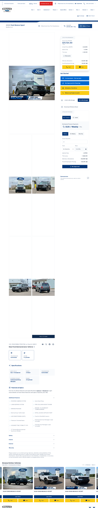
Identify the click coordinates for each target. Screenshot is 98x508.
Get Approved (76, 166)
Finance (67, 117)
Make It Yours (86, 26)
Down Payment (66, 138)
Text (82, 67)
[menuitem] (33, 10)
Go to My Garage (83, 100)
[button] (80, 16)
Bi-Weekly (73, 133)
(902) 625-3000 (90, 3)
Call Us (39, 390)
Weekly (65, 133)
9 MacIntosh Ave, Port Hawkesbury (66, 3)
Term (63, 145)
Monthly (81, 133)
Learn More (18, 496)
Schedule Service (45, 3)
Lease (76, 117)
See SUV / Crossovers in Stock (11, 465)
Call (69, 67)
